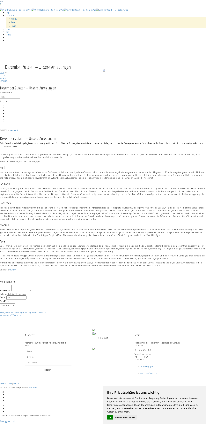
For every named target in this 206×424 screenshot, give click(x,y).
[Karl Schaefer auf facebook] (101, 342)
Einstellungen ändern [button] (125, 417)
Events (8, 29)
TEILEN (2, 75)
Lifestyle (8, 113)
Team (13, 26)
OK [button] (110, 417)
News (7, 116)
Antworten (12, 269)
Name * (3, 297)
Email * (3, 301)
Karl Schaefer (10, 15)
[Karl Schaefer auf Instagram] (105, 342)
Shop (7, 12)
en (176, 8)
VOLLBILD (3, 78)
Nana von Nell (14, 130)
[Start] (64, 9)
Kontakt (8, 34)
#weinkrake (33, 387)
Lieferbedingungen (146, 366)
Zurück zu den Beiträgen (8, 320)
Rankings (8, 119)
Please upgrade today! (7, 421)
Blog (7, 32)
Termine (8, 121)
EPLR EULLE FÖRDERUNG (148, 373)
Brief (7, 105)
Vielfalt (14, 18)
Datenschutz (17, 383)
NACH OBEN (4, 81)
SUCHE (2, 73)
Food (7, 110)
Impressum (3, 383)
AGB (10, 383)
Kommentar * (5, 290)
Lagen (13, 22)
